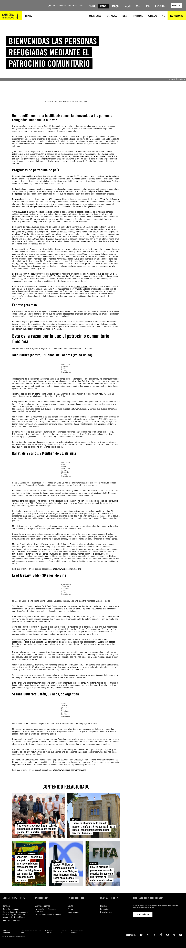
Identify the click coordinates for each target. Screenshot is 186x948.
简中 (138, 6)
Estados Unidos (80, 286)
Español (103, 6)
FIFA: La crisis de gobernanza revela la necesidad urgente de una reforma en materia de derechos (101, 873)
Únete (70, 906)
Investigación (106, 912)
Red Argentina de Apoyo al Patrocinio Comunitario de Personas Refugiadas (61, 206)
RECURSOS (41, 898)
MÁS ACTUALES (109, 898)
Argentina (19, 199)
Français (115, 6)
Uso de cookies (49, 932)
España (18, 274)
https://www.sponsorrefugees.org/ (67, 569)
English (92, 6)
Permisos (64, 932)
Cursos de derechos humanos (48, 914)
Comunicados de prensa (26, 853)
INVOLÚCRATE (76, 898)
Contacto (6, 906)
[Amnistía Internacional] (11, 15)
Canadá (27, 176)
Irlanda (28, 227)
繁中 (148, 6)
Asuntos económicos (11, 920)
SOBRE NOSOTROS (14, 898)
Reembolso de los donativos (77, 932)
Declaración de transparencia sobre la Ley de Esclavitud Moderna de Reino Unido (15, 914)
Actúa (70, 909)
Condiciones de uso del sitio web (31, 932)
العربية (127, 6)
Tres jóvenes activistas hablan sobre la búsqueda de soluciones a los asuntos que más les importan (37, 829)
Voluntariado (73, 912)
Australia (24, 212)
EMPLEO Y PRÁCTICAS (142, 914)
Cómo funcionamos (11, 909)
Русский (160, 6)
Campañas (20, 822)
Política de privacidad (6, 932)
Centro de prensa (42, 906)
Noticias (75, 820)
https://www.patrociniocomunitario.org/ (69, 770)
